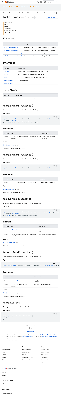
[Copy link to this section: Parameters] (15, 129)
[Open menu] (2, 2)
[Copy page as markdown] (33, 17)
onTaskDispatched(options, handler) (13, 53)
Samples (4, 354)
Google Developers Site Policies (49, 336)
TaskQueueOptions (8, 83)
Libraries (4, 357)
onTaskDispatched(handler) (11, 47)
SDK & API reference (7, 352)
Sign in (57, 2)
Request (6, 98)
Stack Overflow (45, 352)
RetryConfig (7, 77)
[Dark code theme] (54, 116)
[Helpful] (54, 13)
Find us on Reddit (26, 352)
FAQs (42, 362)
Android (4, 372)
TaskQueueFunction (9, 80)
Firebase (5, 13)
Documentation (8, 7)
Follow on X (24, 354)
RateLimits (6, 74)
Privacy (8, 389)
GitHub (3, 360)
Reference (38, 13)
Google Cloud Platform (7, 380)
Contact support (45, 349)
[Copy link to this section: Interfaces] (16, 63)
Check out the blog (26, 349)
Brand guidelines (45, 360)
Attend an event (26, 360)
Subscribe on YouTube (27, 357)
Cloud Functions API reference (27, 7)
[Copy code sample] (56, 116)
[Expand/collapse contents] (13, 22)
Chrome (4, 375)
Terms (3, 389)
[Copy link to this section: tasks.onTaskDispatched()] (34, 106)
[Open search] (38, 2)
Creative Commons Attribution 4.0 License (47, 335)
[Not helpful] (56, 13)
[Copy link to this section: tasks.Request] (21, 303)
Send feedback (52, 17)
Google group (44, 354)
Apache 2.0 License (27, 336)
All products (5, 383)
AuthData (6, 71)
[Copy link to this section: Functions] (16, 39)
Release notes (44, 357)
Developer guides (6, 349)
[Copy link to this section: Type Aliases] (19, 90)
